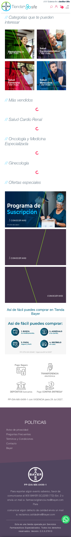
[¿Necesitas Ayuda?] (66, 519)
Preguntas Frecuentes (18, 434)
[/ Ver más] (19, 43)
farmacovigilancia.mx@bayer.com (45, 499)
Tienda (17, 6)
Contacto (11, 443)
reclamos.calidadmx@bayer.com (37, 514)
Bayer (9, 448)
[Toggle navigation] (67, 7)
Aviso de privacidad (17, 429)
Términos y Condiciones (19, 438)
